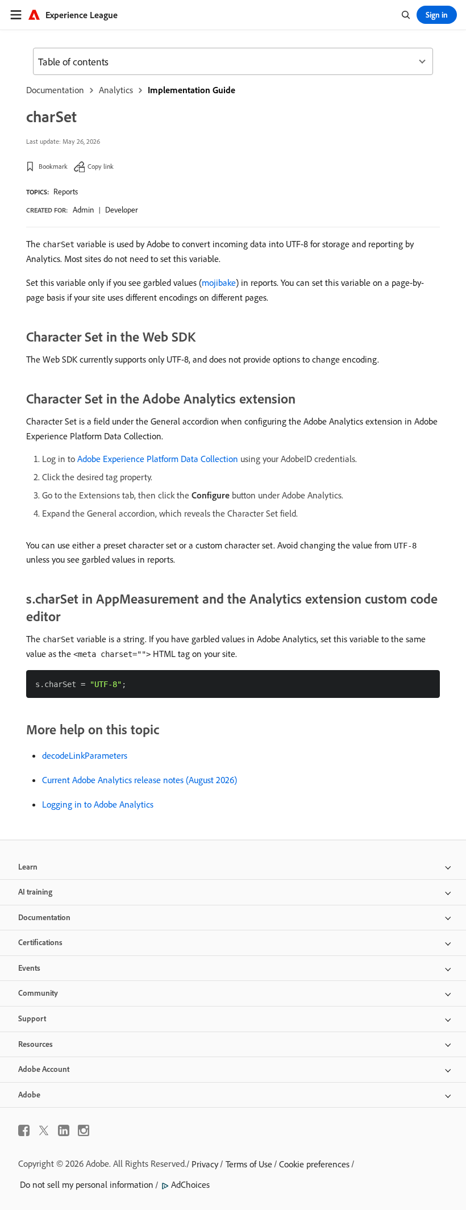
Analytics (116, 89)
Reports (65, 191)
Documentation (55, 89)
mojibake (219, 282)
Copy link (101, 166)
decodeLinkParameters (84, 755)
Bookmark (53, 166)
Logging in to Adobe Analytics (97, 804)
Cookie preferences (314, 1164)
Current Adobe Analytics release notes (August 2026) (139, 779)
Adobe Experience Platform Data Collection (157, 458)
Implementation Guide (191, 89)
